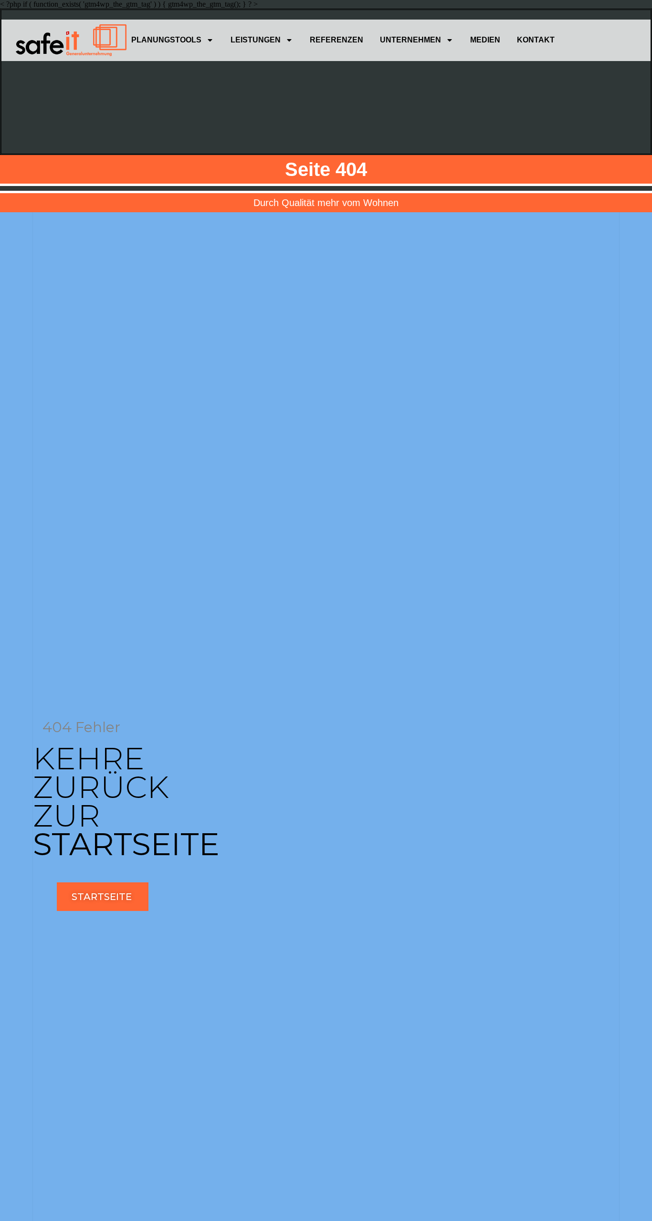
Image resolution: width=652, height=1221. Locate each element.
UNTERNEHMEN (410, 40)
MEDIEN (485, 40)
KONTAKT (536, 40)
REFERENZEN (336, 40)
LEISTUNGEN (256, 40)
